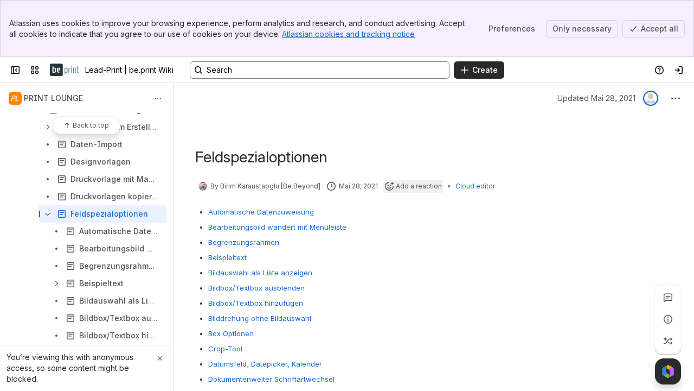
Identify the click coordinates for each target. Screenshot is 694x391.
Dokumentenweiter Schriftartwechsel (271, 379)
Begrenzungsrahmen (243, 242)
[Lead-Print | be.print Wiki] (64, 70)
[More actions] (157, 98)
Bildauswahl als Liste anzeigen (260, 272)
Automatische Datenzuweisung (261, 211)
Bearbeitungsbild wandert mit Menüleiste (277, 227)
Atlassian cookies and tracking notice (348, 34)
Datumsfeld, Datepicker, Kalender (265, 364)
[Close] (159, 358)
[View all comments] (668, 297)
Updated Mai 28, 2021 (596, 98)
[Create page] (668, 341)
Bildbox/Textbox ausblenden (256, 287)
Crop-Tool (225, 348)
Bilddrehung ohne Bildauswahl (259, 318)
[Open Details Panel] (668, 319)
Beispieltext (227, 257)
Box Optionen (231, 333)
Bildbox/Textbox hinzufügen (255, 303)
